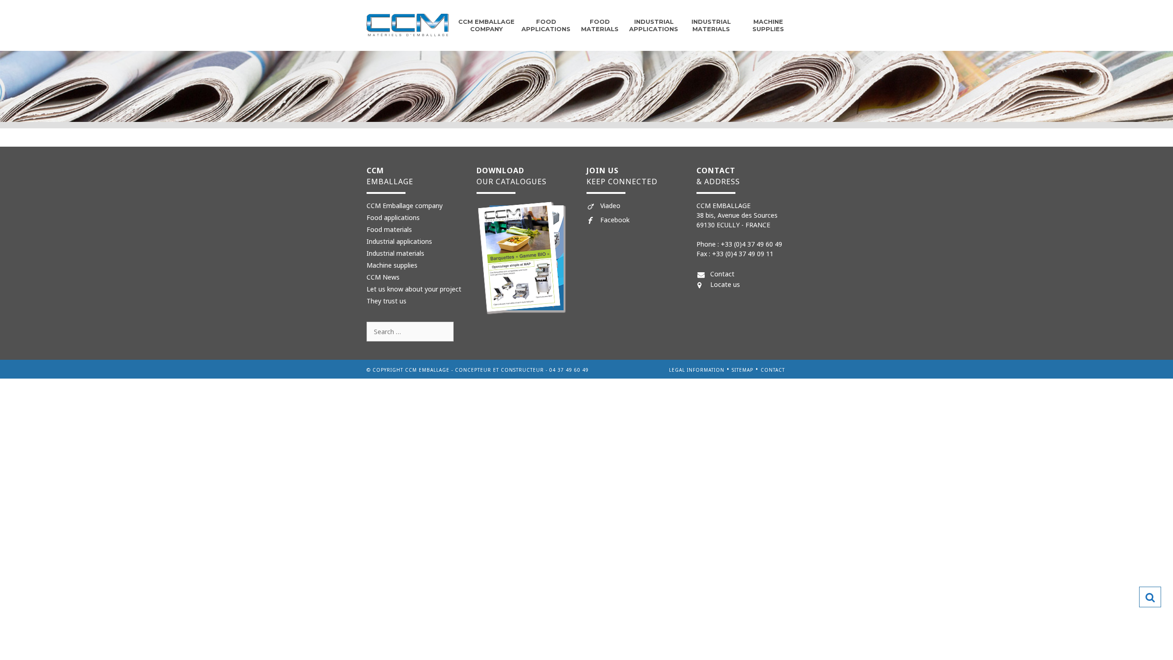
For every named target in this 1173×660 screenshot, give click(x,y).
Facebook (615, 219)
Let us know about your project (414, 289)
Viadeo (610, 205)
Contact (722, 274)
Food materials (389, 229)
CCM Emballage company (486, 25)
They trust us (386, 301)
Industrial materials (711, 25)
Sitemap (742, 370)
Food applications (545, 25)
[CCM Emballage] (408, 24)
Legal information (696, 370)
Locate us (725, 284)
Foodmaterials (600, 25)
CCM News (383, 277)
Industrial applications (653, 25)
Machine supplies (768, 25)
